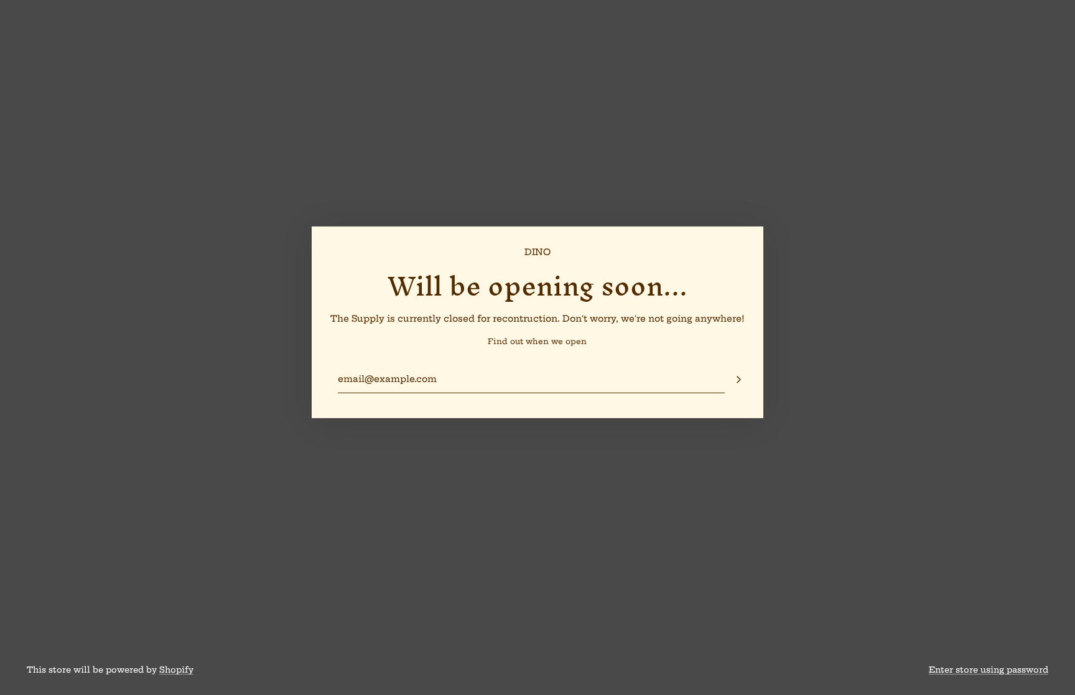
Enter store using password (988, 669)
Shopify (176, 669)
